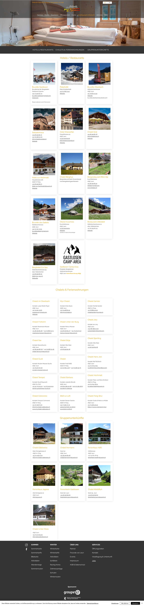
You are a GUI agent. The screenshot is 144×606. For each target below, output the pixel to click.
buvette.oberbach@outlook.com (97, 98)
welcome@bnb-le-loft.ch (67, 407)
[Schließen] (142, 603)
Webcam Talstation (38, 2)
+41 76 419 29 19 (48, 386)
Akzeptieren (135, 603)
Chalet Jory (92, 320)
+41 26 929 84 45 (65, 331)
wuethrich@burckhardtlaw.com (97, 368)
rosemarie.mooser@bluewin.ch (41, 333)
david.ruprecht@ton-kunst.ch (41, 388)
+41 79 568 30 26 (49, 349)
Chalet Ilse (36, 340)
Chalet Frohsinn (39, 322)
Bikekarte (34, 557)
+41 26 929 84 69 (65, 495)
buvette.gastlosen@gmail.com (41, 96)
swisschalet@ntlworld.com (96, 331)
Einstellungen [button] (115, 603)
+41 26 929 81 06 (37, 331)
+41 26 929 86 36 (37, 349)
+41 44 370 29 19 (37, 386)
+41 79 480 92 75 (76, 368)
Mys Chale (64, 301)
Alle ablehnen (124, 603)
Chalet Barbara (66, 377)
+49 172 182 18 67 (78, 386)
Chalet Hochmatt (95, 375)
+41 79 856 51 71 (49, 331)
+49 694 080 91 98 (65, 386)
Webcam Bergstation (51, 2)
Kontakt (61, 2)
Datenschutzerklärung (92, 603)
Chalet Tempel (38, 377)
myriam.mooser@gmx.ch (40, 370)
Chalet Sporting (94, 338)
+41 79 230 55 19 (76, 331)
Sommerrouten (37, 569)
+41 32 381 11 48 (65, 368)
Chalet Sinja (65, 340)
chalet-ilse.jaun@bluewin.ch (40, 351)
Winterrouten (55, 577)
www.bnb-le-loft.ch (66, 409)
